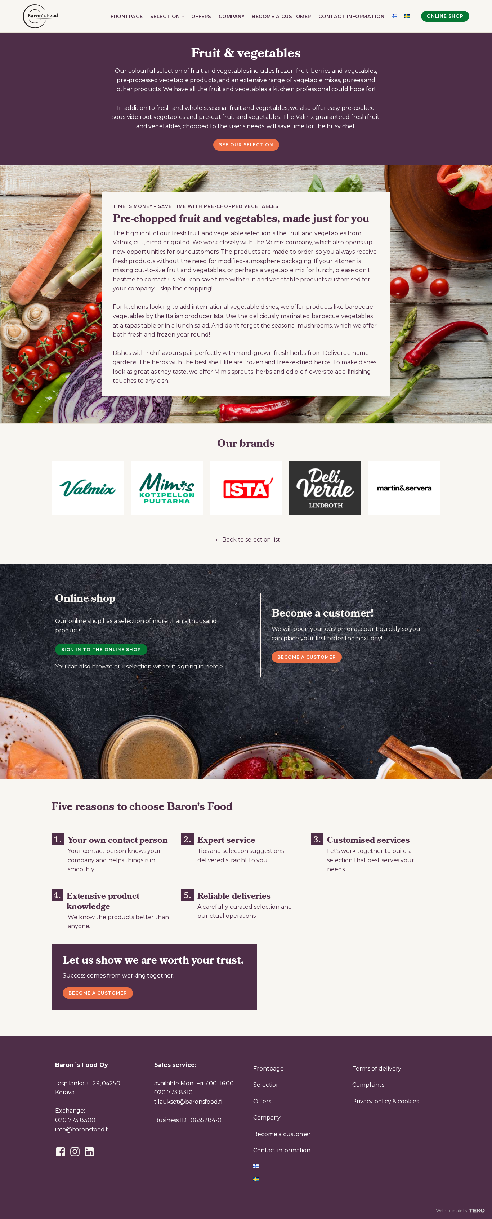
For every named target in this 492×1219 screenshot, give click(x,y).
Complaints (368, 1084)
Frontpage (127, 16)
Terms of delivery (376, 1068)
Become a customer (281, 16)
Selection (165, 16)
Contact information (351, 16)
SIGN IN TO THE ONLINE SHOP (101, 649)
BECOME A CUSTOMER (97, 993)
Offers (201, 16)
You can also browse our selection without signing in (139, 666)
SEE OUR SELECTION (246, 144)
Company (232, 16)
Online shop (445, 16)
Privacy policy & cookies (385, 1101)
